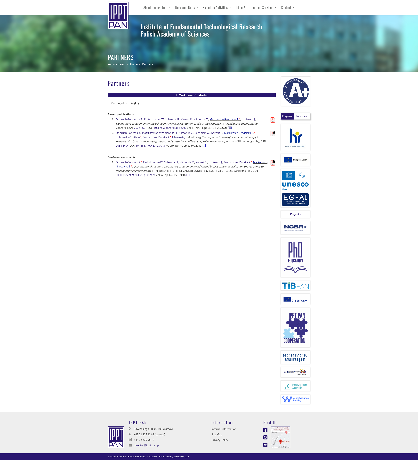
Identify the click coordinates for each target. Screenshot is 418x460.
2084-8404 (122, 145)
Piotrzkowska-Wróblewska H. (162, 119)
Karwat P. (187, 119)
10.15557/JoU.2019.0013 (150, 145)
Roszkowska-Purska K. (157, 137)
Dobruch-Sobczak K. (128, 133)
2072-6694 (140, 128)
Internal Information (223, 429)
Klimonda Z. (201, 119)
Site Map (216, 434)
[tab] (287, 116)
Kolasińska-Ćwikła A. (128, 137)
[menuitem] (157, 7)
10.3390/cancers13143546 (170, 128)
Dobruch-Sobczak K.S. (129, 119)
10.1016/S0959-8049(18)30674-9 (135, 175)
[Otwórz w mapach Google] (280, 437)
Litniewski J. (248, 119)
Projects (295, 214)
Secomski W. (202, 133)
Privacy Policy (219, 440)
